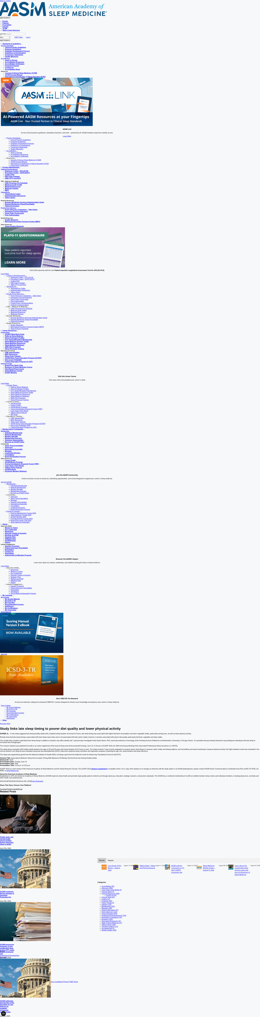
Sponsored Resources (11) (111, 921)
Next (8, 724)
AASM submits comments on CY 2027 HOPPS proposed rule (177, 869)
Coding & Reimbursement (9, 169)
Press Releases (37, 781)
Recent (102, 860)
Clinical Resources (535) (110, 893)
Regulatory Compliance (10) (112, 917)
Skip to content (5, 1)
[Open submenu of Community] (15, 495)
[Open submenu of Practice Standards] (21, 138)
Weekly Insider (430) (109, 930)
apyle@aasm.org (12, 771)
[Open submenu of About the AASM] (19, 568)
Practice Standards (7, 46)
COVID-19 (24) (111, 895)
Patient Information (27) (110, 910)
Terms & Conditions (55, 982)
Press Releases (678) (109, 914)
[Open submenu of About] (8, 524)
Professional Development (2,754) (114, 915)
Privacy (66, 982)
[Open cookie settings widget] (3, 1013)
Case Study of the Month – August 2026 (114, 868)
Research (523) (107, 919)
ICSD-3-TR (4, 654)
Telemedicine (5, 192)
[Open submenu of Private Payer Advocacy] (24, 294)
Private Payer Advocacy (8, 208)
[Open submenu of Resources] (15, 158)
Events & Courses (6, 363)
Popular (111, 860)
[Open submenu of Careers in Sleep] (19, 402)
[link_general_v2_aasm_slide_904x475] (47, 125)
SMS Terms (74, 982)
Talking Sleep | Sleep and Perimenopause (147, 867)
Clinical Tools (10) (108, 897)
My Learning (5, 597)
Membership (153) (108, 906)
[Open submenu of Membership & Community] (24, 429)
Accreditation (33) (108, 886)
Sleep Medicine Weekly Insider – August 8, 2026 (209, 868)
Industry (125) (106, 904)
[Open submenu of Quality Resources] (20, 323)
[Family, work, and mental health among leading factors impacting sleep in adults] (25, 833)
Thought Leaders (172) (110, 926)
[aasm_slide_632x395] (33, 267)
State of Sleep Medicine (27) (112, 923)
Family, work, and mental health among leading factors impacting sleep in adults (6, 840)
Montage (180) (107, 908)
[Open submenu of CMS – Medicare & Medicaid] (28, 307)
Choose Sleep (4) (108, 892)
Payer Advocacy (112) (109, 912)
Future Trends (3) (108, 903)
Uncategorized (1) (108, 928)
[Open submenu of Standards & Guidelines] (21, 44)
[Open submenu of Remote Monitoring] (21, 316)
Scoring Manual (6, 612)
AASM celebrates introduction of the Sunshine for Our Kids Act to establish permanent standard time (7, 1006)
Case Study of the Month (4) (112, 890)
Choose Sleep (5, 332)
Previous (3, 724)
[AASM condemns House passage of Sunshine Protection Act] (25, 888)
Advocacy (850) (107, 888)
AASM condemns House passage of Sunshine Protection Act (7, 894)
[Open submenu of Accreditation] (17, 151)
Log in (28, 37)
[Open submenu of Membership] (16, 484)
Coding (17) (106, 899)
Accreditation (5, 58)
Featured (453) (107, 901)
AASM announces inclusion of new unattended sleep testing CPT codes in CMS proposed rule (7, 949)
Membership (5, 431)
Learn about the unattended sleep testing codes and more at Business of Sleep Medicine (242, 870)
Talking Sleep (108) (109, 925)
